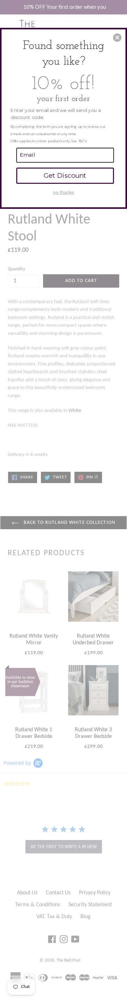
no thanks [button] (63, 192)
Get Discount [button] (65, 175)
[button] (117, 37)
